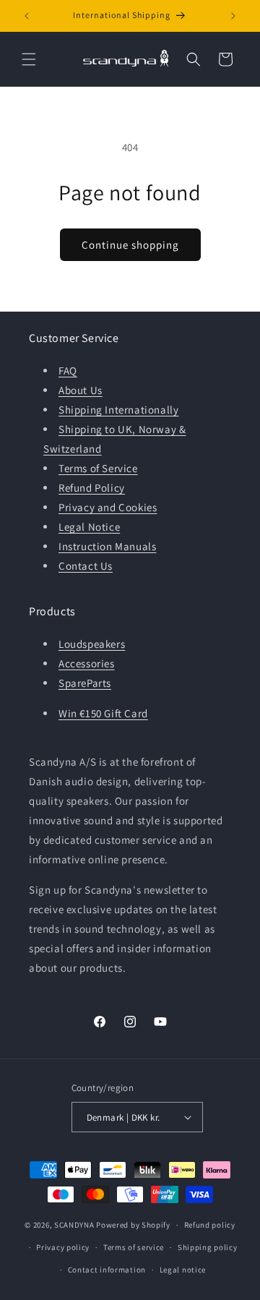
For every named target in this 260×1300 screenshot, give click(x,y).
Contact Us (85, 566)
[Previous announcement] (27, 16)
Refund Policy (91, 488)
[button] (29, 59)
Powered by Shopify (133, 1225)
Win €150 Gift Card (103, 713)
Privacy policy (63, 1247)
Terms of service (133, 1247)
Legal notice (183, 1270)
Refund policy (209, 1225)
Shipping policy (208, 1247)
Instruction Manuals (107, 546)
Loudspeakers (91, 644)
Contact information (107, 1270)
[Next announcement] (233, 16)
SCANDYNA (74, 1225)
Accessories (86, 663)
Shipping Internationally (118, 409)
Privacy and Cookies (107, 507)
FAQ (67, 370)
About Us (80, 390)
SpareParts (84, 683)
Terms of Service (98, 468)
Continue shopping (130, 245)
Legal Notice (89, 527)
